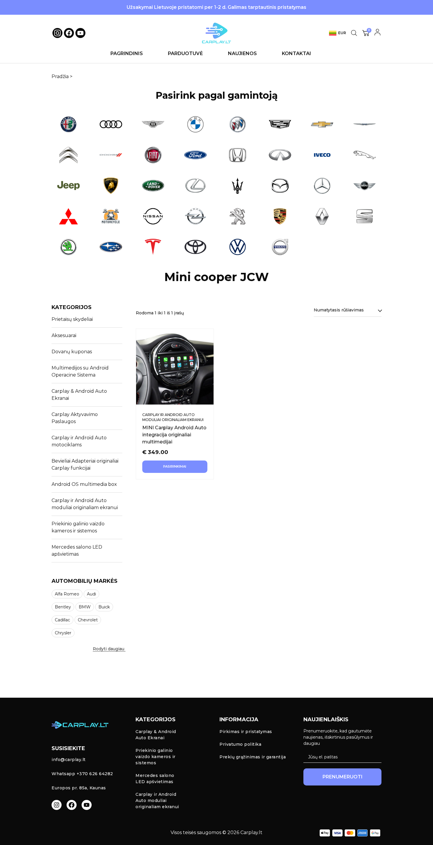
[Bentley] (153, 124)
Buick (104, 607)
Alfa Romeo (67, 594)
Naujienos (242, 53)
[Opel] (196, 216)
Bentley (63, 607)
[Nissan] (153, 216)
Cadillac (62, 620)
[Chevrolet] (322, 124)
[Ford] (196, 155)
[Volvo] (280, 247)
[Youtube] (80, 33)
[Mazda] (280, 185)
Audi (91, 594)
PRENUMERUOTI (343, 777)
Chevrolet (88, 620)
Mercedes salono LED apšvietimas (77, 550)
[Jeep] (69, 185)
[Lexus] (196, 185)
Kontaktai (296, 53)
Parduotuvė (185, 53)
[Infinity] (280, 155)
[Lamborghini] (111, 185)
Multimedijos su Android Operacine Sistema (80, 371)
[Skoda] (69, 247)
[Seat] (365, 216)
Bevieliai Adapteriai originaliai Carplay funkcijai (85, 464)
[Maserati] (238, 185)
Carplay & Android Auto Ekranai (79, 394)
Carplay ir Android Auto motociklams (79, 441)
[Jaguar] (365, 155)
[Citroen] (69, 155)
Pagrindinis (126, 53)
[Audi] (111, 124)
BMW (85, 607)
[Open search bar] (354, 33)
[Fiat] (153, 155)
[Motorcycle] (111, 216)
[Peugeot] (238, 216)
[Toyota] (196, 247)
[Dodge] (111, 155)
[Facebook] (69, 33)
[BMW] (196, 124)
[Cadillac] (280, 124)
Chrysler (63, 633)
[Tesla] (153, 247)
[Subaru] (111, 247)
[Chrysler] (365, 124)
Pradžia (60, 76)
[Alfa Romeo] (69, 124)
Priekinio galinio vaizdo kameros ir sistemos (78, 527)
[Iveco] (322, 155)
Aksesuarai (64, 335)
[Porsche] (280, 216)
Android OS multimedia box (84, 484)
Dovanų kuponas (72, 351)
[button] (91, 647)
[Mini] (365, 185)
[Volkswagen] (238, 247)
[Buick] (238, 124)
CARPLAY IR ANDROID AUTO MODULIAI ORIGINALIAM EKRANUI (173, 417)
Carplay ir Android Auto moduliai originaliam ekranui (85, 504)
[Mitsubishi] (69, 216)
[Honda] (238, 155)
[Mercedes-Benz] (322, 185)
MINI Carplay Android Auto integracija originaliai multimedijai (174, 435)
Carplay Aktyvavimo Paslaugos (75, 418)
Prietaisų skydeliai (72, 319)
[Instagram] (57, 805)
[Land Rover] (153, 185)
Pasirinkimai (174, 466)
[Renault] (322, 216)
